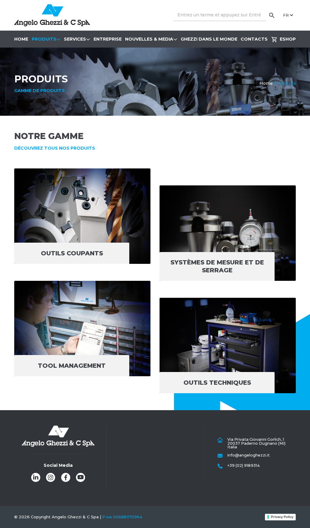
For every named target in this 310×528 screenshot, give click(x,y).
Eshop (288, 39)
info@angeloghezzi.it (248, 455)
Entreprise (108, 39)
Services (75, 39)
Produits (44, 39)
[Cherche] (272, 15)
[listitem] (35, 477)
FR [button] (286, 15)
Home (21, 39)
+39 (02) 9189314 (243, 465)
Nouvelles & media (149, 39)
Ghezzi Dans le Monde (209, 39)
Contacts (254, 39)
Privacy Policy (282, 517)
